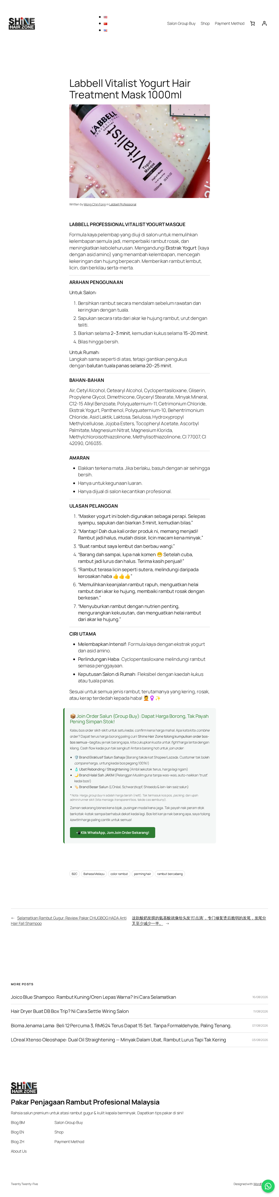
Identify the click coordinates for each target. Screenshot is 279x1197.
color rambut (119, 874)
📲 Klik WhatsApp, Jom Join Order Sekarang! (112, 832)
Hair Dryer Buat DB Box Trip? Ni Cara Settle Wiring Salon (70, 1011)
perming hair (142, 874)
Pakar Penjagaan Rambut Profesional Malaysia (85, 1102)
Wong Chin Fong (95, 204)
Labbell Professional (122, 204)
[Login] (264, 23)
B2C (75, 874)
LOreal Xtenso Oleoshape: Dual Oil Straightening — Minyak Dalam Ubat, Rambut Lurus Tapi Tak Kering (118, 1039)
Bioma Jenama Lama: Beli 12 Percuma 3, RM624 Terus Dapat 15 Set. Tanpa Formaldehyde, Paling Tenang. (121, 1025)
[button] (268, 1186)
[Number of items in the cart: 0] (252, 23)
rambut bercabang (170, 874)
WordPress (260, 1184)
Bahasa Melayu (93, 874)
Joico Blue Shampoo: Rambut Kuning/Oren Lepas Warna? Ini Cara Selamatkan (93, 997)
